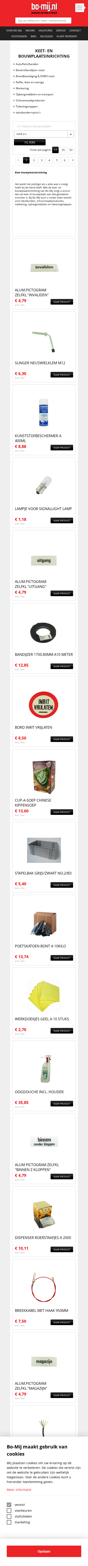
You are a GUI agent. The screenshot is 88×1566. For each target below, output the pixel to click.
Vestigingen (19, 36)
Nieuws (30, 30)
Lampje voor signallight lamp (43, 508)
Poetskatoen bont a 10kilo (40, 946)
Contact (75, 30)
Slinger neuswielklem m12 (40, 362)
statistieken (23, 1516)
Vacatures (45, 30)
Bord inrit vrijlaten (33, 727)
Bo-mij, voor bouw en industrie (44, 8)
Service (61, 30)
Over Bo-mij (14, 30)
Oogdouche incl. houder (39, 1091)
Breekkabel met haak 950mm (41, 1310)
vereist (20, 1505)
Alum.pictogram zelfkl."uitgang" (30, 584)
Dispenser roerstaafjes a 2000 (43, 1237)
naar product (61, 301)
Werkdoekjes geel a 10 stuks (42, 1018)
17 (55, 150)
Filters (30, 142)
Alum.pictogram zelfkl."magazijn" (31, 1386)
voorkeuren (23, 1510)
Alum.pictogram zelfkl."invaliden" (32, 292)
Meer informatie (19, 1489)
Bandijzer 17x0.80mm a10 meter (44, 654)
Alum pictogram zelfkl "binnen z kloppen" (37, 1167)
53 (70, 150)
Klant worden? (67, 36)
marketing (22, 1522)
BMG (33, 36)
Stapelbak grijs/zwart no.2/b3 (43, 873)
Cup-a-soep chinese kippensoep (33, 803)
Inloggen (46, 36)
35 (63, 150)
